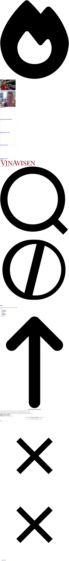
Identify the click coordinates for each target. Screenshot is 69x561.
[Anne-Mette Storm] (34, 99)
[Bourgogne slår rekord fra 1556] (34, 126)
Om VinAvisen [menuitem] (5, 166)
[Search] (7, 308)
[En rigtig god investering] (34, 139)
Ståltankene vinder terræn (4, 158)
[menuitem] (2, 166)
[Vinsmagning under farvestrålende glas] (34, 113)
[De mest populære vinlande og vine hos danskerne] (34, 85)
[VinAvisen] (17, 165)
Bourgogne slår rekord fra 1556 (5, 132)
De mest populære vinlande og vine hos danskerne (7, 90)
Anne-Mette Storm (3, 107)
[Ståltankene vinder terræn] (34, 151)
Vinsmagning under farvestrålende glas (6, 119)
